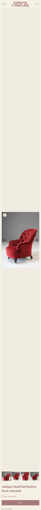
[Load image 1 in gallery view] (6, 476)
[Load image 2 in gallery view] (15, 476)
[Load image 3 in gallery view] (25, 476)
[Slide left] (4, 240)
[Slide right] (36, 240)
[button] (4, 4)
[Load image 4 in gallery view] (34, 476)
